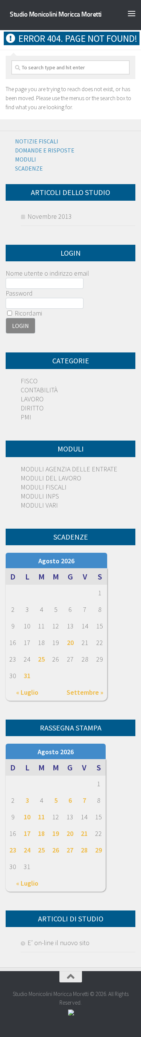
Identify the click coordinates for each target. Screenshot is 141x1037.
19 (55, 833)
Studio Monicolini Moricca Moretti (56, 14)
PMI (26, 417)
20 (70, 642)
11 (41, 817)
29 (98, 850)
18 (41, 833)
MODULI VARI (39, 505)
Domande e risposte (44, 150)
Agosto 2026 (56, 561)
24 (27, 850)
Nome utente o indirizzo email (47, 273)
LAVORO (32, 399)
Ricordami (27, 313)
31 (27, 675)
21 (84, 833)
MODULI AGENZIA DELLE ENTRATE (69, 469)
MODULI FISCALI (44, 487)
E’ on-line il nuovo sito (58, 942)
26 (55, 850)
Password (19, 293)
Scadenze (29, 168)
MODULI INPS (40, 496)
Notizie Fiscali (36, 141)
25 (41, 659)
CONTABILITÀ (39, 390)
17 (27, 833)
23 (12, 850)
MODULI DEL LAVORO (51, 478)
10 (27, 817)
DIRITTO (32, 408)
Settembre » (85, 692)
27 (70, 850)
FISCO (29, 381)
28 (84, 850)
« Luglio (27, 692)
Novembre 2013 (49, 216)
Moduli (25, 159)
